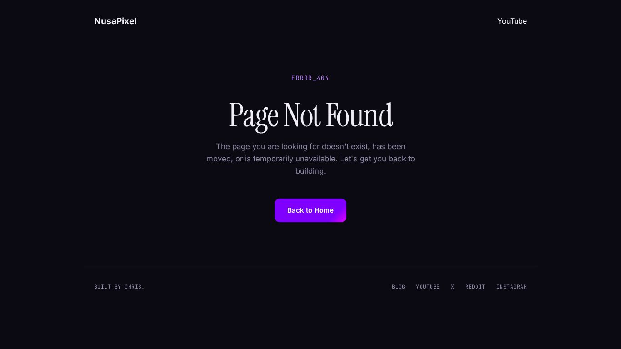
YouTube (512, 20)
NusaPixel (115, 20)
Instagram (511, 286)
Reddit (475, 286)
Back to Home (310, 210)
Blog (399, 286)
